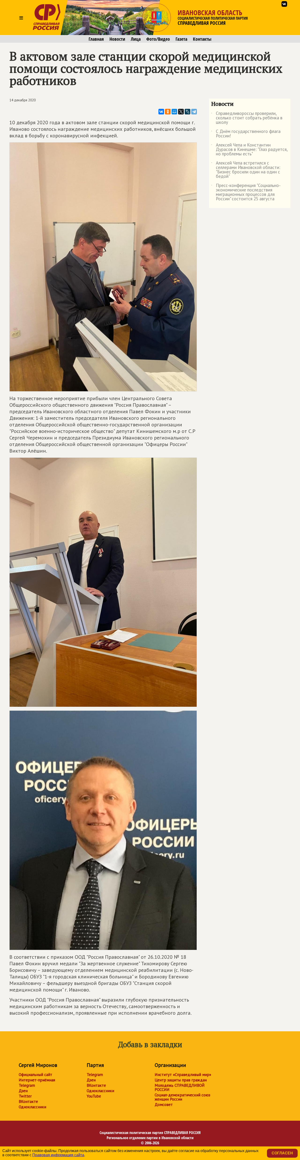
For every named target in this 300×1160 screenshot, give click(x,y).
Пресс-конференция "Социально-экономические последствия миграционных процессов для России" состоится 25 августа (246, 192)
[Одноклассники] (168, 111)
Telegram (27, 1085)
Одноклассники (32, 1107)
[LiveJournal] (187, 111)
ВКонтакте (28, 1101)
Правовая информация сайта (58, 1155)
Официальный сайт (35, 1074)
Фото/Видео (158, 39)
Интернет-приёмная (37, 1080)
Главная (96, 39)
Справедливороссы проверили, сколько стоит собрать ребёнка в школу (246, 118)
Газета (181, 39)
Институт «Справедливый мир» (183, 1074)
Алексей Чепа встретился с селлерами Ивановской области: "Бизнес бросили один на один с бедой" (245, 170)
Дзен (23, 1091)
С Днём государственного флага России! (246, 134)
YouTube (94, 1096)
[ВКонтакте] (161, 111)
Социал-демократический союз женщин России (182, 1097)
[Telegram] (194, 111)
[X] (181, 111)
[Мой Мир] (174, 111)
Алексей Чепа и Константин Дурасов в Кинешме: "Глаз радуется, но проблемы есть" (249, 150)
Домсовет (164, 1104)
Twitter (25, 1096)
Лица (136, 39)
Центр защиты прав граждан (181, 1080)
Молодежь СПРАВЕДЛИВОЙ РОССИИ (180, 1087)
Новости (117, 39)
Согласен (282, 1153)
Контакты (202, 39)
